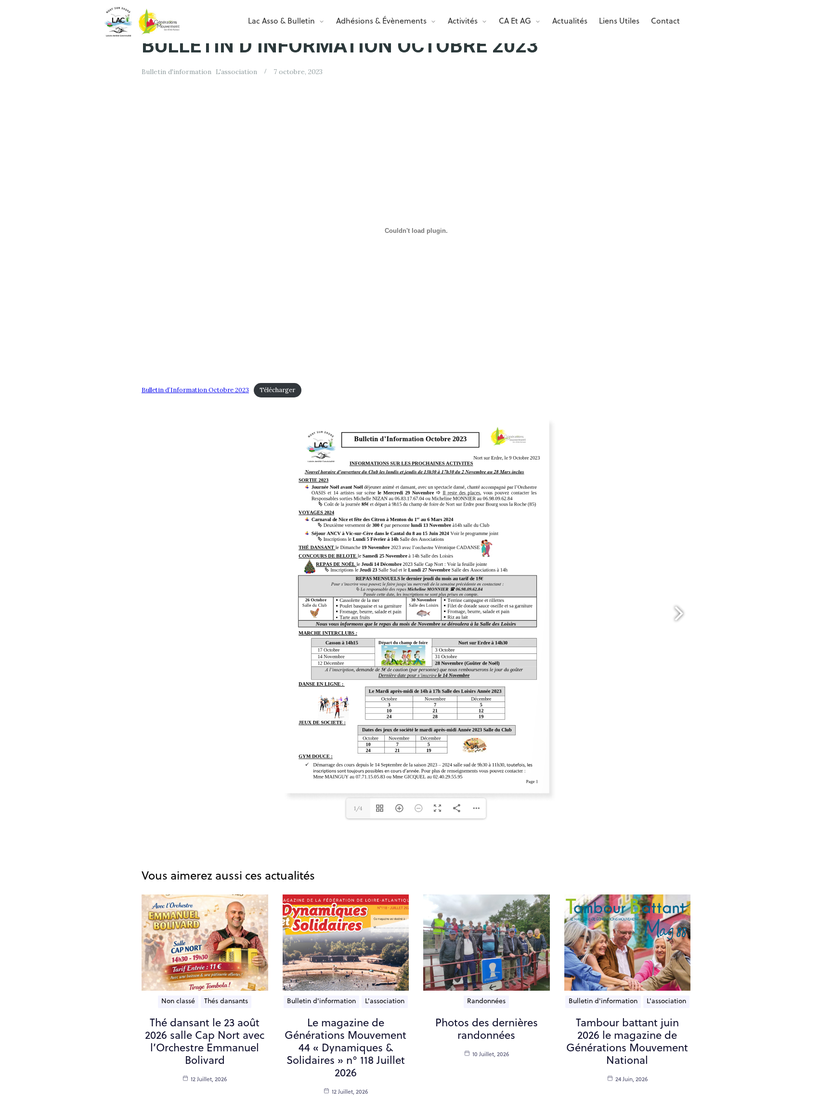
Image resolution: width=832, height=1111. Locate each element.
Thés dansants (226, 1001)
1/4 (358, 808)
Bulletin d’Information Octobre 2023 (195, 390)
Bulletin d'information (176, 71)
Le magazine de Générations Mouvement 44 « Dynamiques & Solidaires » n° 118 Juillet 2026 (345, 1049)
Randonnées (486, 1001)
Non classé (178, 1001)
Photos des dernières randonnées (486, 1030)
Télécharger (277, 390)
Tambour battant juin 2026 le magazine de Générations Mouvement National (627, 1042)
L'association (236, 71)
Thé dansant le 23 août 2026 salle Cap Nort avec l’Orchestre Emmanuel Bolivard (204, 1042)
